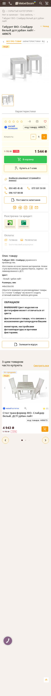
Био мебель (26, 14)
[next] (45, 440)
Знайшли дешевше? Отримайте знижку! (25, 179)
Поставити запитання (28, 199)
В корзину (28, 159)
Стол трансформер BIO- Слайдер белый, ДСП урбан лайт (23, 414)
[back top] (46, 680)
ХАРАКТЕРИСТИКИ (32, 41)
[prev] (5, 440)
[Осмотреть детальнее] (25, 408)
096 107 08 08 (16, 192)
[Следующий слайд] (46, 388)
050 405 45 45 (16, 188)
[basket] (47, 3)
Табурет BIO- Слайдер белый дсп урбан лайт (23, 20)
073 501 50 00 (38, 188)
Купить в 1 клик (28, 168)
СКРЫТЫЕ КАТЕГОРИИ (20, 11)
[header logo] (25, 3)
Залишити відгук (28, 344)
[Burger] (4, 3)
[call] (10, 3)
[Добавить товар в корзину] (44, 429)
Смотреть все (41, 365)
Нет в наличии (10, 14)
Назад (46, 26)
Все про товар (13, 41)
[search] (41, 3)
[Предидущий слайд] (5, 388)
